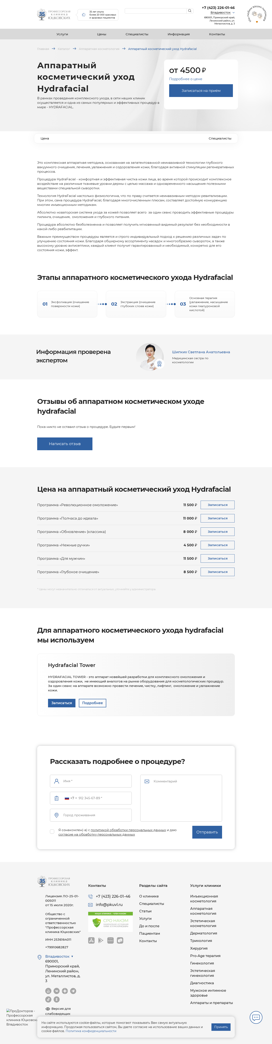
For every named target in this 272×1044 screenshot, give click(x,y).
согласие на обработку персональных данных (96, 834)
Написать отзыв (65, 444)
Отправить (207, 832)
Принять (221, 1027)
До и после (149, 926)
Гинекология (202, 963)
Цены (101, 34)
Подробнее (92, 703)
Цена (45, 138)
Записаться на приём (201, 90)
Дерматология (203, 933)
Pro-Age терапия (205, 956)
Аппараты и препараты (211, 1003)
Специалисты (137, 34)
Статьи (145, 911)
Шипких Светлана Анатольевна (201, 352)
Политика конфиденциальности (91, 1031)
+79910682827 (56, 947)
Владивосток (221, 12)
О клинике (149, 896)
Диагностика (202, 983)
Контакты (217, 34)
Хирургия (199, 948)
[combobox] (70, 798)
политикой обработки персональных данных (128, 830)
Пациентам (149, 933)
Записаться (218, 505)
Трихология (201, 941)
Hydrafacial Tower (71, 665)
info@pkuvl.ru (109, 904)
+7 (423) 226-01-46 (218, 8)
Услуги (62, 34)
